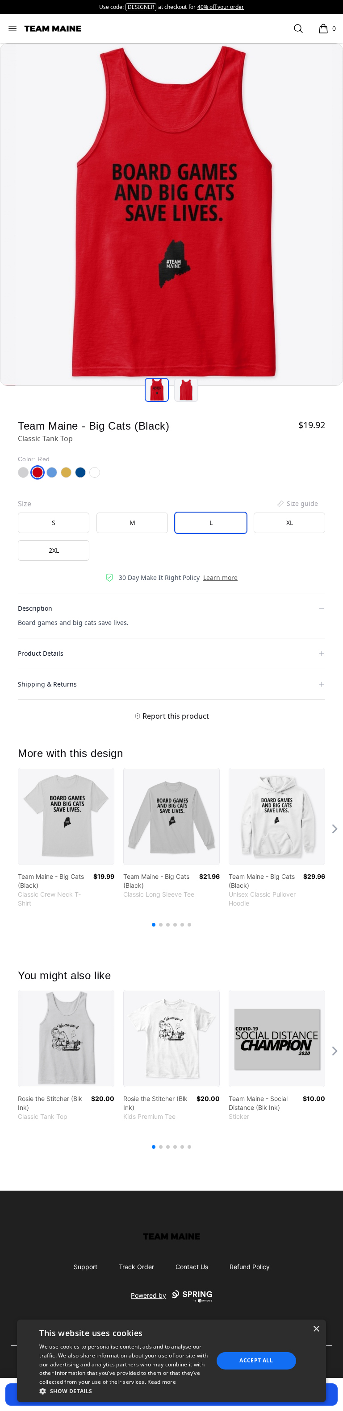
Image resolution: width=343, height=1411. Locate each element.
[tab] (157, 390)
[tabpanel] (171, 214)
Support (85, 1266)
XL (289, 522)
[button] (123, 1390)
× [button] (316, 1329)
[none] (297, 503)
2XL (54, 550)
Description (35, 608)
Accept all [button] (256, 1360)
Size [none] (24, 504)
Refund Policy (250, 1266)
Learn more (220, 577)
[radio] (53, 523)
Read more (161, 1382)
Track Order (136, 1266)
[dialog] (171, 1361)
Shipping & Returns (47, 684)
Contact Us (192, 1266)
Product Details (40, 653)
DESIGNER (141, 7)
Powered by (148, 1295)
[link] (66, 816)
